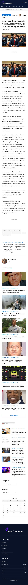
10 (3, 508)
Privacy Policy (4, 554)
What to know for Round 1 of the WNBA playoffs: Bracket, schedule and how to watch (13, 385)
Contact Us (22, 6)
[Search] (23, 2)
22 (20, 510)
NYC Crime (3, 567)
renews (8, 235)
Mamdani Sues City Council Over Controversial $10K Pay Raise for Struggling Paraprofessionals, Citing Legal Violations (19, 472)
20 (13, 510)
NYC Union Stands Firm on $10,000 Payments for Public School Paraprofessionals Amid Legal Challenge (18, 442)
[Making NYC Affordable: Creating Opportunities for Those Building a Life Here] (6, 450)
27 (13, 512)
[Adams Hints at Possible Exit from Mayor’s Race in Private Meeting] (14, 325)
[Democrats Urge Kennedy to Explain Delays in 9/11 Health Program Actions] (14, 302)
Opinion (3, 570)
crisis (19, 230)
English (6, 423)
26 (10, 512)
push (4, 235)
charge (9, 230)
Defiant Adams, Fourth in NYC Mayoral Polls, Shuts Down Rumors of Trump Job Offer (13, 409)
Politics (3, 572)
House (13, 232)
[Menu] (26, 2)
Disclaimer (3, 551)
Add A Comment (14, 415)
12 (10, 508)
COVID (14, 230)
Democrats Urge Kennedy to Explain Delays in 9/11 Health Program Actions (13, 314)
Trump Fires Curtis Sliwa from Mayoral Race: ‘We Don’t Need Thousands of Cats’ (13, 291)
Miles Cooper (12, 259)
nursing (18, 232)
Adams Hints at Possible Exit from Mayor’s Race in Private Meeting (14, 337)
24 (3, 512)
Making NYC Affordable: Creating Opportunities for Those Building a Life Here (18, 452)
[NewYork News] (7, 2)
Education (3, 561)
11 (7, 508)
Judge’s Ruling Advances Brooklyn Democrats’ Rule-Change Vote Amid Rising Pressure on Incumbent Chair (18, 461)
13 (13, 508)
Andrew (4, 230)
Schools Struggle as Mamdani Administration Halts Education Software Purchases (19, 432)
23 (24, 510)
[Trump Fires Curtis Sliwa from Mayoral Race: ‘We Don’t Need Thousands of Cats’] (14, 279)
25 (7, 512)
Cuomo (4, 232)
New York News (6, 15)
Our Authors (13, 6)
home (9, 232)
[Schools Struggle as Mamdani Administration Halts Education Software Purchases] (6, 431)
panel (23, 232)
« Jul (3, 518)
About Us (4, 6)
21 (17, 510)
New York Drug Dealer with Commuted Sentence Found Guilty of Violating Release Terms (12, 361)
